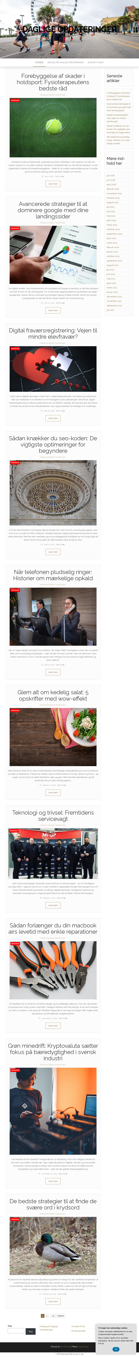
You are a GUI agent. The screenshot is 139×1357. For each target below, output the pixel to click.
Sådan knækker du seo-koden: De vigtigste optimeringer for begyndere (53, 444)
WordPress (65, 1346)
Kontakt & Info (96, 62)
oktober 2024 (113, 229)
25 (53, 1316)
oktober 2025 (113, 198)
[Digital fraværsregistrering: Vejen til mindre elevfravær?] (53, 369)
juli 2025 (110, 207)
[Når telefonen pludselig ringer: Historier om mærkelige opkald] (53, 616)
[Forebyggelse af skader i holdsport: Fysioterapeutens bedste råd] (53, 127)
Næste (61, 1316)
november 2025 (114, 193)
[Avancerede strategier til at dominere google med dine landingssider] (53, 255)
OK (116, 1349)
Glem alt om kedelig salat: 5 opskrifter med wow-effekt (53, 695)
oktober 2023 (113, 256)
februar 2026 (113, 189)
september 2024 (114, 234)
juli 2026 (111, 175)
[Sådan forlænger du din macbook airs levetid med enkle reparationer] (53, 970)
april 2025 (111, 220)
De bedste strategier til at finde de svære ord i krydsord (53, 1204)
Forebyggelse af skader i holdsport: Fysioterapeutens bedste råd (53, 82)
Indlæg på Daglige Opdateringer (66, 62)
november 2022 (114, 301)
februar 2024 (113, 247)
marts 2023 (112, 287)
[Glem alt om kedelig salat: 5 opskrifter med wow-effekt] (53, 737)
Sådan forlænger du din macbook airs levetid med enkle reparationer (53, 928)
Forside (39, 62)
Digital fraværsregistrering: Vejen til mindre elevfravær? (53, 333)
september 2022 (114, 305)
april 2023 (111, 283)
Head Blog (83, 1346)
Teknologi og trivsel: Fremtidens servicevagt (53, 815)
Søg (10, 1326)
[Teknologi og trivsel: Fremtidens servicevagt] (53, 853)
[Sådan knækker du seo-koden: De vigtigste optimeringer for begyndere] (53, 492)
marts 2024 (112, 243)
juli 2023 (110, 269)
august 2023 (112, 265)
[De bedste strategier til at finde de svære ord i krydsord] (53, 1246)
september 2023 (114, 261)
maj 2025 (111, 216)
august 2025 (112, 202)
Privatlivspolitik (79, 1331)
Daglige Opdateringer (69, 29)
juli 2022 (110, 310)
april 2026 (111, 184)
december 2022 (114, 296)
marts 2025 (112, 225)
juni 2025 (111, 211)
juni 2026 (111, 180)
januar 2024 (112, 252)
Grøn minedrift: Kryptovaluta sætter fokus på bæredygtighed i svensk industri (53, 1052)
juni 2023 (111, 274)
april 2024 (111, 238)
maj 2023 (111, 278)
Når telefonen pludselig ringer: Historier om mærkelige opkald (53, 575)
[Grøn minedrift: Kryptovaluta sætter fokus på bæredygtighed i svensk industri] (53, 1111)
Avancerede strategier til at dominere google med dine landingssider (53, 210)
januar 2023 (112, 292)
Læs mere (53, 184)
